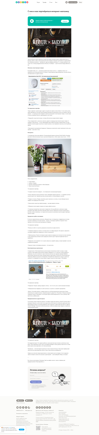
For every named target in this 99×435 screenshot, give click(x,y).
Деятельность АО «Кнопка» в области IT (45, 410)
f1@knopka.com (28, 410)
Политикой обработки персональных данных (38, 387)
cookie (10, 427)
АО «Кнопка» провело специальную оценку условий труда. (46, 420)
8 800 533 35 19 (19, 410)
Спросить (65, 21)
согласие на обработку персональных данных (39, 385)
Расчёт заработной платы (21, 418)
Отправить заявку (35, 382)
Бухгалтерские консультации (22, 421)
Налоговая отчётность (20, 419)
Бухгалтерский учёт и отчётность (23, 425)
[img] (22, 2)
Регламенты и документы (22, 413)
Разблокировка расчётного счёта (23, 422)
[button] (80, 2)
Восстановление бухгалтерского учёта (24, 423)
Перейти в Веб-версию (20, 402)
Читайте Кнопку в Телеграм (42, 424)
